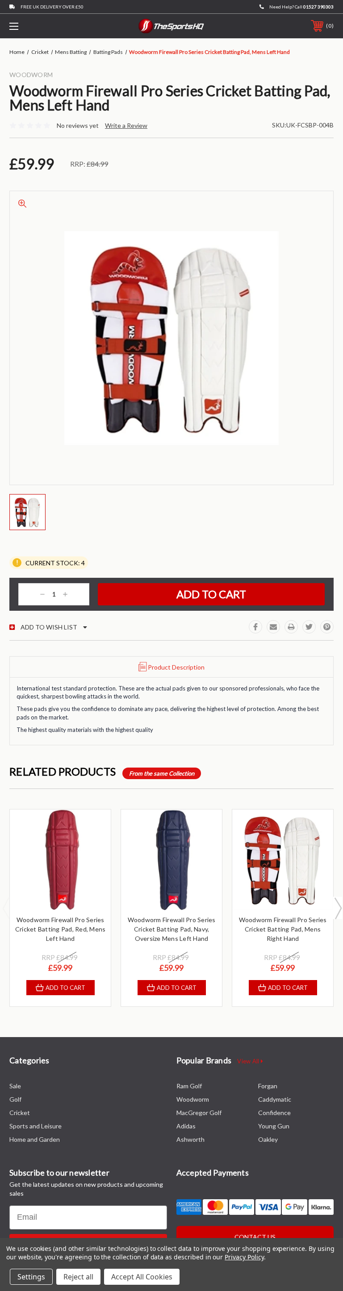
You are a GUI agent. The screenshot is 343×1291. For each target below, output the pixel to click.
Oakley (268, 1139)
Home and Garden (34, 1139)
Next (337, 908)
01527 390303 (318, 6)
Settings (31, 1277)
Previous (5, 908)
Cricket (19, 1112)
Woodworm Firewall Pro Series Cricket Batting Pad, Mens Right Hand (283, 929)
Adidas (186, 1126)
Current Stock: (54, 562)
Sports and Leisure (35, 1126)
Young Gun (273, 1126)
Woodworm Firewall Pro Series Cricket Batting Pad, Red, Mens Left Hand (60, 929)
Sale (15, 1086)
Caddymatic (274, 1099)
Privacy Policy (244, 1257)
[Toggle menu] (41, 26)
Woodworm (192, 1099)
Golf (15, 1099)
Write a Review (126, 125)
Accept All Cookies (141, 1277)
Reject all (78, 1277)
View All (248, 1061)
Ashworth (190, 1139)
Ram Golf (189, 1086)
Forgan (267, 1086)
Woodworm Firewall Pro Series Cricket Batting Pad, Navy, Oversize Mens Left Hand (172, 929)
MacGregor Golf (199, 1112)
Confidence (274, 1112)
